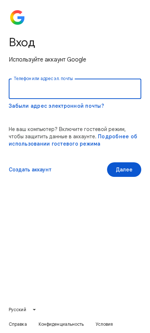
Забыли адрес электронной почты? (56, 106)
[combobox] (22, 310)
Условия (104, 324)
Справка (18, 324)
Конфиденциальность (61, 324)
